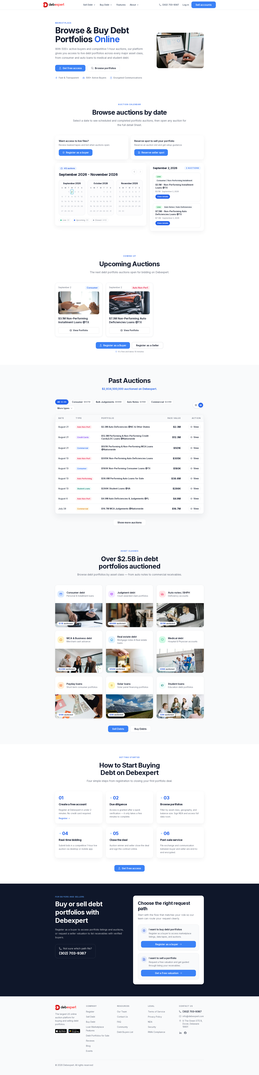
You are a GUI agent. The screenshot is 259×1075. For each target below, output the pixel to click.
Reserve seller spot (152, 152)
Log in (186, 4)
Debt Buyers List (125, 1032)
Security (152, 1027)
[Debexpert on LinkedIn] (180, 1032)
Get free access (72, 68)
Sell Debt (88, 4)
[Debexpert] (53, 4)
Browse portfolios (105, 68)
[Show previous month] (134, 171)
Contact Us (122, 1016)
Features (121, 4)
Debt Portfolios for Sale (97, 1035)
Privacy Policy (155, 1016)
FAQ (119, 1022)
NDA (150, 1022)
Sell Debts (118, 728)
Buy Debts (140, 728)
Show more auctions (130, 522)
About (133, 4)
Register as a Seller (147, 345)
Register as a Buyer (114, 345)
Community (122, 1027)
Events (89, 1051)
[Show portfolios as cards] (196, 405)
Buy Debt (104, 4)
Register (63, 818)
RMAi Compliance (156, 1032)
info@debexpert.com (193, 1016)
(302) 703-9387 (170, 4)
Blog (88, 1046)
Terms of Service (156, 1011)
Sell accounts (204, 4)
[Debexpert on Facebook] (185, 1032)
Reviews (90, 1040)
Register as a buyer (77, 152)
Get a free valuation (167, 973)
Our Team (122, 1011)
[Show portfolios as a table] (200, 405)
